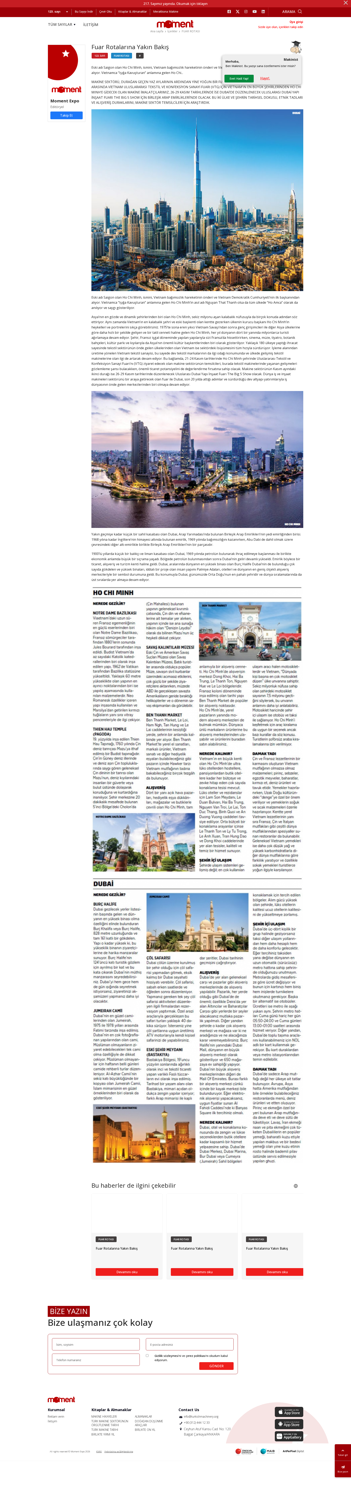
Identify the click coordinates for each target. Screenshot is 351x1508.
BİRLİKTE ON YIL (145, 1430)
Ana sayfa (156, 31)
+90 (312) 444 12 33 (197, 1423)
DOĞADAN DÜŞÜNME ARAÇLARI (149, 1423)
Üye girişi (296, 22)
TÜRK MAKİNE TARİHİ (104, 1430)
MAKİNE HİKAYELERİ (104, 1416)
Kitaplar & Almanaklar (132, 11)
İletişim (52, 1421)
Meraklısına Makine (165, 11)
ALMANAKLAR (143, 1416)
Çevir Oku (105, 11)
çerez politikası (196, 1356)
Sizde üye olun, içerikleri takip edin (280, 27)
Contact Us (189, 1409)
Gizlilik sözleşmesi (166, 1356)
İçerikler (172, 31)
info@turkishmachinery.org (201, 1416)
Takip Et (66, 115)
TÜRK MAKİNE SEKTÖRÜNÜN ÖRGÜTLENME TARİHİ (109, 1423)
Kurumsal (56, 1409)
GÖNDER (216, 1366)
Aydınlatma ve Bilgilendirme (118, 1451)
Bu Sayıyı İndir (84, 11)
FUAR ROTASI (191, 31)
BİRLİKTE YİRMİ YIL (103, 1434)
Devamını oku (127, 1272)
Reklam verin (56, 1416)
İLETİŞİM (90, 24)
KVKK (99, 1451)
